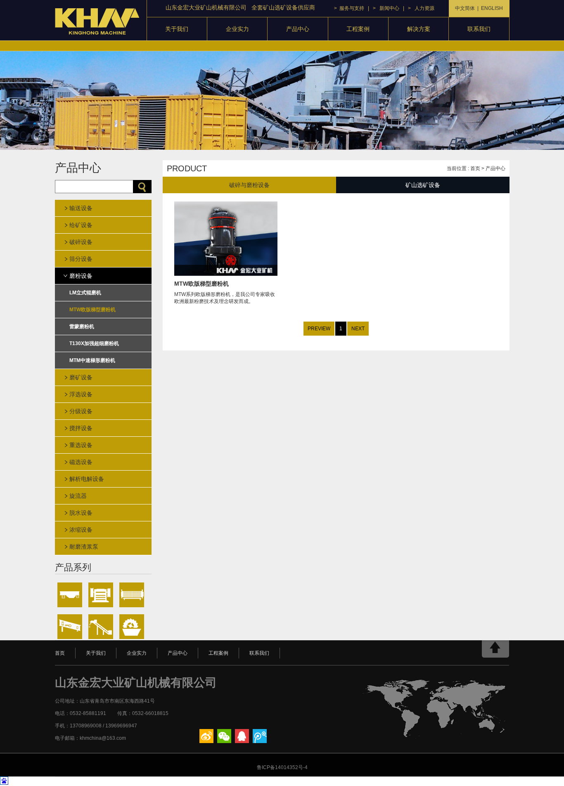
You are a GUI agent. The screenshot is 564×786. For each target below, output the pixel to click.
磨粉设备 (80, 275)
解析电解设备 (86, 479)
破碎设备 (80, 242)
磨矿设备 (80, 377)
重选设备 (80, 445)
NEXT (358, 328)
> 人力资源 (421, 8)
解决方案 (418, 29)
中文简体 (465, 8)
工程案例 (358, 29)
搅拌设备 (80, 428)
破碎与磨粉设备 (249, 185)
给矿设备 (80, 225)
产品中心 (297, 29)
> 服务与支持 (349, 8)
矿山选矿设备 (422, 185)
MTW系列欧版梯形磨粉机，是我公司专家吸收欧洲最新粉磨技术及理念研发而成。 (224, 292)
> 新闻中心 (386, 8)
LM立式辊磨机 (85, 293)
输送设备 (80, 208)
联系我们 (479, 29)
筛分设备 (80, 259)
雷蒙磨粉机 (81, 326)
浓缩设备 (80, 529)
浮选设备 (80, 394)
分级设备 (80, 411)
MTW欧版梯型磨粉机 (92, 310)
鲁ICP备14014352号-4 (282, 767)
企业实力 (237, 29)
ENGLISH (492, 8)
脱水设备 (80, 512)
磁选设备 (80, 462)
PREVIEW (319, 328)
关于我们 (176, 29)
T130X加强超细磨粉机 (94, 343)
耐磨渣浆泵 (83, 546)
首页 (475, 168)
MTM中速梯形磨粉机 (92, 360)
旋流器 (78, 495)
